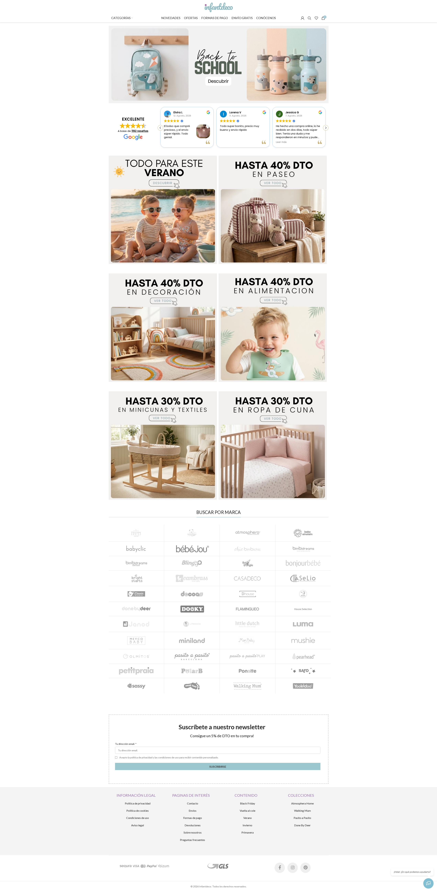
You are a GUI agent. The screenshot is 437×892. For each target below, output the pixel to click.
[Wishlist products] (316, 18)
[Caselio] (303, 578)
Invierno (247, 825)
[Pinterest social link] (305, 868)
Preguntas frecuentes (192, 839)
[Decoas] (192, 594)
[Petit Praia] (136, 671)
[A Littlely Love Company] (136, 532)
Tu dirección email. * (126, 743)
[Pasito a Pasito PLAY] (247, 656)
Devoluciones (193, 825)
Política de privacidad (137, 803)
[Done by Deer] (136, 609)
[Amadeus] (192, 532)
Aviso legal (137, 825)
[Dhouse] (247, 594)
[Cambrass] (192, 578)
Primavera (247, 832)
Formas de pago (192, 817)
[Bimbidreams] (303, 549)
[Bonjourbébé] (303, 563)
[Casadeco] (247, 578)
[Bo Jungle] (247, 563)
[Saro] (303, 671)
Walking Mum (302, 810)
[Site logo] (218, 6)
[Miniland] (192, 640)
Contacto (192, 803)
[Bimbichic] (247, 549)
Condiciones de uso (137, 817)
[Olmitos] (136, 656)
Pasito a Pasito (302, 817)
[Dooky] (192, 609)
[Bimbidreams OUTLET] (136, 563)
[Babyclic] (136, 549)
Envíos (192, 810)
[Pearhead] (303, 656)
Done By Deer (302, 825)
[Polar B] (192, 671)
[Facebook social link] (280, 868)
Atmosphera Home (302, 803)
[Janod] (136, 624)
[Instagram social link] (292, 868)
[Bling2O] (192, 563)
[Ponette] (247, 671)
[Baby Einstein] (303, 532)
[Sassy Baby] (136, 686)
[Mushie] (303, 640)
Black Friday (247, 803)
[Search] (309, 18)
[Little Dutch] (247, 624)
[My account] (302, 18)
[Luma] (303, 624)
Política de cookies (137, 810)
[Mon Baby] (247, 640)
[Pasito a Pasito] (192, 656)
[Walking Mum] (247, 686)
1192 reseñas (140, 131)
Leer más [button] (281, 142)
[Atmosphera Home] (247, 532)
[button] (325, 127)
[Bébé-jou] (192, 549)
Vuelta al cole (247, 810)
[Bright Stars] (136, 578)
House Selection (303, 609)
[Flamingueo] (247, 609)
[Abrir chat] (428, 883)
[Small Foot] (192, 686)
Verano (247, 817)
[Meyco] (136, 640)
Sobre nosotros (193, 832)
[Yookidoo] (303, 686)
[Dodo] (303, 594)
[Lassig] (192, 624)
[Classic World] (136, 594)
